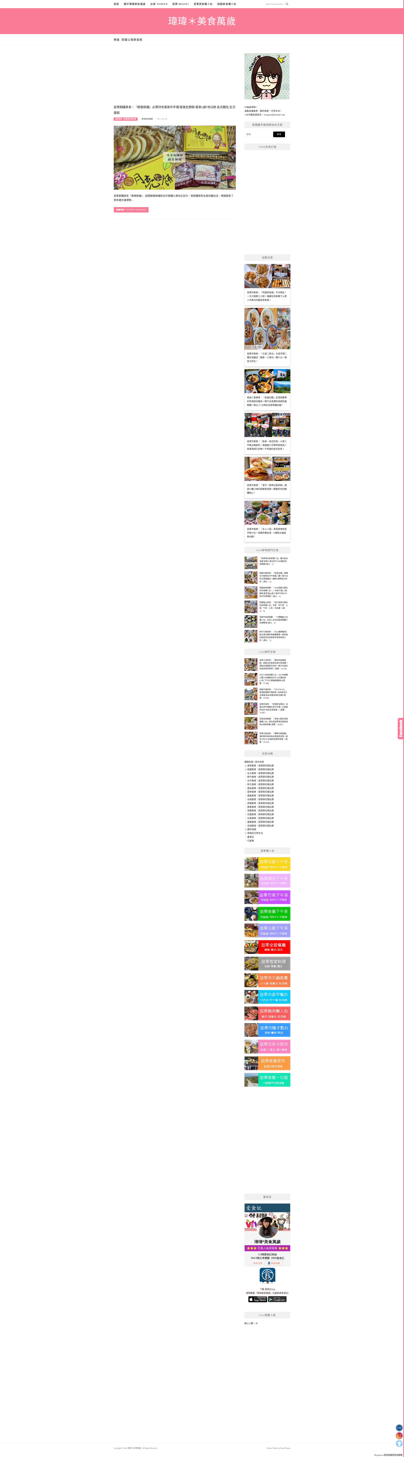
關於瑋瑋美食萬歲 (135, 4)
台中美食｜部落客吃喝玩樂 (260, 780)
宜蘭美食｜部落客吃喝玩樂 (260, 810)
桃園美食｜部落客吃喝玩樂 (260, 769)
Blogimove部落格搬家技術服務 (388, 1455)
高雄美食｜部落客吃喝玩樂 (260, 803)
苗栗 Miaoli (180, 4)
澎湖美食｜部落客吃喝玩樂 (260, 826)
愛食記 (250, 837)
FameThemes (285, 1448)
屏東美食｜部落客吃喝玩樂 (260, 807)
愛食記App (270, 1289)
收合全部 (259, 762)
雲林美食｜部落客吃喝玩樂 (260, 792)
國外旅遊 (251, 829)
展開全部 (248, 762)
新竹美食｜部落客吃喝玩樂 (260, 777)
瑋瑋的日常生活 (255, 833)
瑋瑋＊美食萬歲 (202, 21)
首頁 (116, 4)
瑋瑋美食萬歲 (147, 119)
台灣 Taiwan (159, 4)
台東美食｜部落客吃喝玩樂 (260, 818)
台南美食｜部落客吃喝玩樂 (260, 799)
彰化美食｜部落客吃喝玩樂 (260, 784)
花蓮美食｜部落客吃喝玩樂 (260, 814)
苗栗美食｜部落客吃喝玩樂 (125, 119)
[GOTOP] (399, 1444)
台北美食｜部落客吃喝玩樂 (260, 773)
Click (401, 728)
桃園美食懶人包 (226, 4)
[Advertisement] (175, 78)
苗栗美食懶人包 (203, 4)
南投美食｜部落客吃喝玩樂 (260, 788)
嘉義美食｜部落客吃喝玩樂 (260, 795)
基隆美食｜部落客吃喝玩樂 (260, 822)
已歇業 (250, 841)
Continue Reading (135, 210)
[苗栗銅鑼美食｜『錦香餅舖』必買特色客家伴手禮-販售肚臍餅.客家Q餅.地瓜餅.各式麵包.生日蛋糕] (175, 157)
